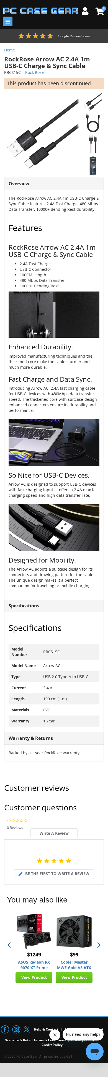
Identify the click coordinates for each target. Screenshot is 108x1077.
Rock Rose (34, 72)
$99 (74, 954)
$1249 (34, 954)
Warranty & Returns (31, 738)
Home (9, 50)
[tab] (53, 833)
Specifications (24, 606)
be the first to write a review (57, 873)
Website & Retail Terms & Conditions (35, 1040)
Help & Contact (46, 1029)
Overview (19, 184)
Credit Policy (52, 1044)
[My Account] (87, 10)
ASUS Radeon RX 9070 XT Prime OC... (34, 965)
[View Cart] (99, 11)
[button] (10, 945)
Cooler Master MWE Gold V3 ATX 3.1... (74, 965)
